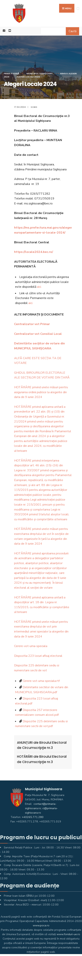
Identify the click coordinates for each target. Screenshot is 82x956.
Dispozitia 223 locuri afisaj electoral (38, 656)
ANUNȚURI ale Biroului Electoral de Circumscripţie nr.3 (42, 745)
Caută (72, 31)
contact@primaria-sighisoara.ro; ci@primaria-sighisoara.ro (41, 808)
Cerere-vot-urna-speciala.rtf (41, 681)
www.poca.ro (41, 925)
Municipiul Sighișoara (40, 73)
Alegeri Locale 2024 (28, 76)
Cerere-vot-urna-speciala (30, 646)
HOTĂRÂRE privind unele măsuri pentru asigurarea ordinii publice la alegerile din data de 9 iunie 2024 (41, 392)
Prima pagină (11, 73)
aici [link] (39, 287)
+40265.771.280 (32, 817)
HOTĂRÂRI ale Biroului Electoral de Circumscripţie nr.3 (42, 759)
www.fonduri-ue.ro (68, 934)
